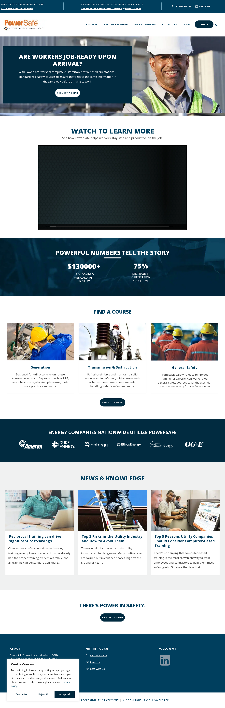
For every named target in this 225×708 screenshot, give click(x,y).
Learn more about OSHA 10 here (101, 8)
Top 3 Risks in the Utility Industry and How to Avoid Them (112, 538)
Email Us (95, 662)
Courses (92, 24)
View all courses (112, 402)
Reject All (43, 694)
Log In (204, 24)
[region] (43, 680)
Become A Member (116, 24)
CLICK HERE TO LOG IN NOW (17, 8)
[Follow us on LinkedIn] (165, 659)
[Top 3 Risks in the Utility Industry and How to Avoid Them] (112, 510)
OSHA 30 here (133, 8)
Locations (169, 24)
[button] (181, 6)
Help (187, 24)
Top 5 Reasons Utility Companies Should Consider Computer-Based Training (185, 541)
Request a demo (112, 617)
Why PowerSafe (145, 24)
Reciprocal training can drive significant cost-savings (35, 538)
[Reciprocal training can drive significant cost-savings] (39, 510)
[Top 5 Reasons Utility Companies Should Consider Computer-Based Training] (185, 510)
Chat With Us (97, 668)
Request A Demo (67, 92)
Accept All (64, 694)
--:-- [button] (47, 226)
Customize (22, 694)
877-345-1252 (98, 655)
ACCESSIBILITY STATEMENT (100, 700)
